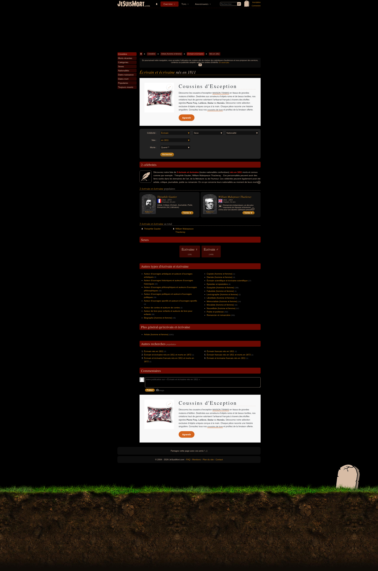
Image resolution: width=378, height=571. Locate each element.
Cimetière (168, 4)
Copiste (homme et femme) (219, 274)
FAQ (188, 459)
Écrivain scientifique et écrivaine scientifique (227, 280)
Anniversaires (201, 4)
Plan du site (208, 459)
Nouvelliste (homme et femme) (221, 308)
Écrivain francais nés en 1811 (220, 351)
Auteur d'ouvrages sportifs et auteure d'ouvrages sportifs (170, 301)
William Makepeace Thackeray (234, 196)
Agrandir (186, 117)
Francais (165, 202)
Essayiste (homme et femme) (220, 287)
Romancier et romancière (218, 315)
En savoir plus (224, 62)
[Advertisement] (189, 30)
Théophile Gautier (167, 196)
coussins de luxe (215, 110)
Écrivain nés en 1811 (153, 351)
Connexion (256, 6)
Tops (183, 4)
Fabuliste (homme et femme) (220, 291)
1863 (231, 200)
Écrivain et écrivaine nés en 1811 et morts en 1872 (167, 354)
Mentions (196, 459)
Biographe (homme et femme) (158, 318)
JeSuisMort (131, 4)
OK (200, 65)
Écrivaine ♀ (190, 251)
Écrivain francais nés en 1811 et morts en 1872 (229, 354)
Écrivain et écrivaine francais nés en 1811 (226, 358)
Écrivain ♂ (211, 251)
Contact (219, 459)
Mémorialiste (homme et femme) (222, 301)
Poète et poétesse (215, 312)
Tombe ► (187, 213)
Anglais (226, 202)
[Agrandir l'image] (169, 87)
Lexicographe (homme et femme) (222, 294)
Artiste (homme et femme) (171, 54)
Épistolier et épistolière (217, 284)
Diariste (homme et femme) (219, 277)
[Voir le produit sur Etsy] (159, 97)
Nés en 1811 (214, 54)
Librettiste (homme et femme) (220, 298)
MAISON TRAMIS (220, 93)
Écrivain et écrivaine (195, 54)
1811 (164, 200)
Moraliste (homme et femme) (220, 305)
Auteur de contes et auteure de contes (162, 307)
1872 (169, 200)
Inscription (256, 2)
